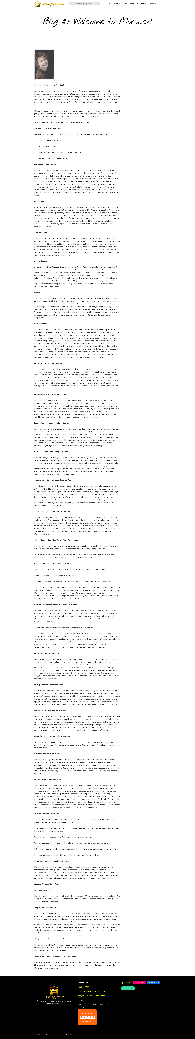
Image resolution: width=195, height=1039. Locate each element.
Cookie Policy (75, 1034)
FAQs (132, 4)
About (124, 4)
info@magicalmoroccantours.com (91, 991)
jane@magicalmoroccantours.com (92, 996)
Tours (107, 4)
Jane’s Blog (154, 4)
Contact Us (142, 4)
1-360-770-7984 (84, 987)
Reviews (116, 4)
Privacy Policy (66, 1034)
